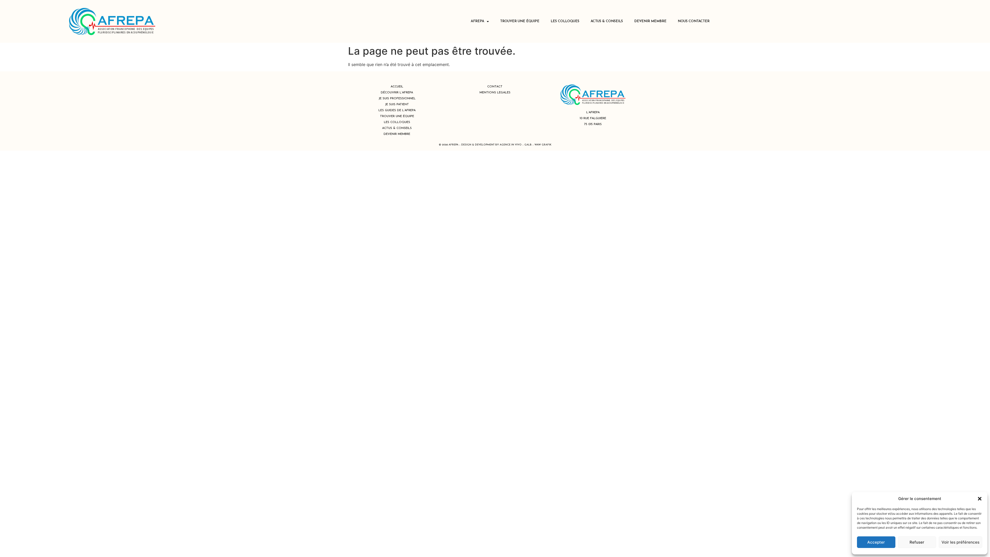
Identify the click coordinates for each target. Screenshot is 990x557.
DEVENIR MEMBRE (650, 21)
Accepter (876, 542)
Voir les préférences (960, 542)
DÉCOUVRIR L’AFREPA (397, 92)
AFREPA (477, 21)
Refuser (917, 542)
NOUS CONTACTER (694, 21)
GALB (528, 144)
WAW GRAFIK (542, 144)
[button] (979, 498)
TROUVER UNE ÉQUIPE (519, 21)
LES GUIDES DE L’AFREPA (397, 110)
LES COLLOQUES (565, 21)
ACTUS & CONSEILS (607, 21)
